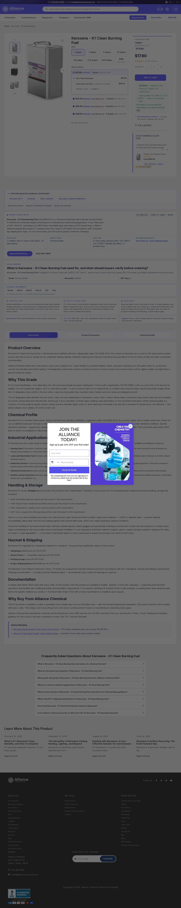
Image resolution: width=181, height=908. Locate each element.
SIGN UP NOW (69, 470)
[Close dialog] (130, 426)
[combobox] (54, 462)
